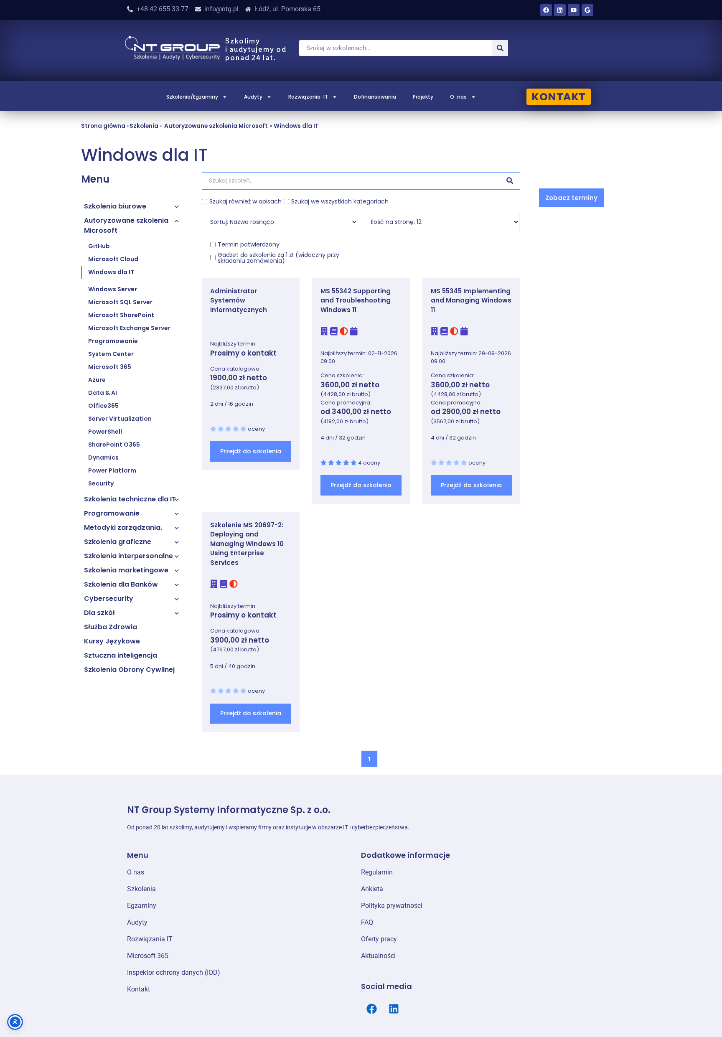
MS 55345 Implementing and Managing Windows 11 (471, 300)
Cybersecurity (108, 598)
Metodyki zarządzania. (123, 527)
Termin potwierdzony (249, 244)
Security (101, 483)
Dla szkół (99, 613)
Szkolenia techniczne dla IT (130, 499)
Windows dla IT (296, 126)
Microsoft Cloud (113, 259)
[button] (571, 197)
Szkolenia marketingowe (126, 570)
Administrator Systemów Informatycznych (238, 300)
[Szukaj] (500, 48)
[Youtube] (574, 10)
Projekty (423, 96)
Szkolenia (144, 126)
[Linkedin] (560, 10)
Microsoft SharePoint (121, 315)
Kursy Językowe (112, 641)
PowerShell (105, 431)
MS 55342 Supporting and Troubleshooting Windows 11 (355, 300)
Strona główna (103, 126)
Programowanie (113, 341)
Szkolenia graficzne (117, 541)
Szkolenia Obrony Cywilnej (129, 669)
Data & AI (102, 393)
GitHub (99, 246)
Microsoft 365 (109, 367)
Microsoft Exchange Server (129, 328)
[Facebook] (546, 10)
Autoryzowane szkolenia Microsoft (216, 126)
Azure (97, 380)
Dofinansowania (375, 96)
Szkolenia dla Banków (121, 584)
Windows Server (112, 289)
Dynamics (103, 457)
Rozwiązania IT (308, 96)
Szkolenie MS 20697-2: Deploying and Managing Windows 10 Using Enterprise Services (247, 544)
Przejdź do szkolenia (250, 451)
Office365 (103, 406)
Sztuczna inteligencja (120, 655)
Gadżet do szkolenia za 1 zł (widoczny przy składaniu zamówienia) (278, 258)
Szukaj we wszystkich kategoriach (340, 201)
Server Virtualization (120, 418)
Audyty (253, 96)
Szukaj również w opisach (245, 201)
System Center (111, 354)
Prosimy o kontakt (243, 353)
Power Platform (112, 470)
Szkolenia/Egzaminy (192, 96)
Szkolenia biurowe (115, 206)
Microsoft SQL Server (120, 302)
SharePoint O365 (114, 444)
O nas (458, 96)
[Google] (587, 10)
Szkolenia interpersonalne (128, 556)
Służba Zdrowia (110, 627)
